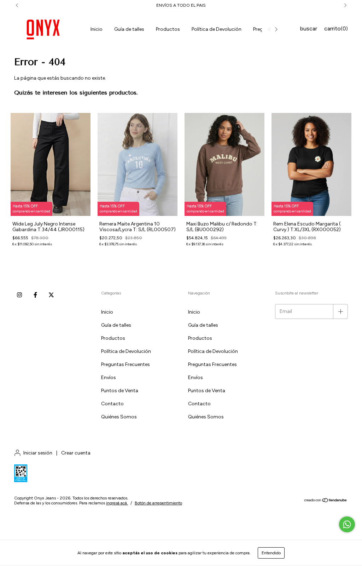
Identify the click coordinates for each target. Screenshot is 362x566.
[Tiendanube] (326, 501)
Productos (168, 29)
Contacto (112, 404)
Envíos (108, 378)
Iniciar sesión (37, 453)
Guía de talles (129, 29)
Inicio (96, 29)
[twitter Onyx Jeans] (51, 295)
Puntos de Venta (119, 391)
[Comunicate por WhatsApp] (347, 524)
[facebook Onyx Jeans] (35, 295)
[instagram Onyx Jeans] (19, 295)
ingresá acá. (117, 503)
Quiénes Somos (119, 417)
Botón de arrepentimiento (158, 503)
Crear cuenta (75, 453)
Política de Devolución (216, 29)
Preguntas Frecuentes (125, 364)
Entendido (271, 552)
